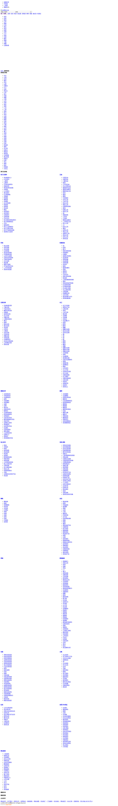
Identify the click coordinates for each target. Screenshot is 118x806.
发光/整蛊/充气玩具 (9, 714)
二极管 (6, 181)
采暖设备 (65, 574)
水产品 (65, 516)
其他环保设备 (8, 269)
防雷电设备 (66, 475)
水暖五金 (65, 179)
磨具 (64, 194)
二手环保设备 (8, 267)
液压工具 (65, 231)
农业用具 (65, 547)
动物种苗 (65, 527)
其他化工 (65, 386)
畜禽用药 (65, 545)
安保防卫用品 (67, 480)
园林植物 (65, 530)
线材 (5, 503)
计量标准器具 (8, 319)
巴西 (5, 160)
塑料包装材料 (8, 680)
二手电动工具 (67, 221)
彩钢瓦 (65, 610)
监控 (12, 13)
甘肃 (5, 121)
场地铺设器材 (67, 721)
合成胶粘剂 (7, 397)
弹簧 (64, 269)
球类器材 (65, 724)
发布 (2, 71)
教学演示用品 (67, 681)
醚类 (64, 344)
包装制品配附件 (8, 695)
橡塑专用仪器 (8, 310)
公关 (5, 781)
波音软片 (65, 601)
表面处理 (65, 383)
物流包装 (6, 698)
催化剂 (35, 13)
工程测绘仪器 (8, 342)
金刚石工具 (66, 233)
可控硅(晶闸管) (8, 184)
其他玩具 (6, 724)
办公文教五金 (67, 186)
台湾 (5, 128)
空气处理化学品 (8, 266)
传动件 (65, 264)
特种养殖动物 (67, 518)
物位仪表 (6, 324)
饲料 (27, 13)
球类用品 (65, 726)
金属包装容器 (8, 659)
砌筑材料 (65, 585)
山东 (5, 101)
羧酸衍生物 (66, 329)
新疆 (5, 126)
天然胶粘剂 (7, 394)
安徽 (5, 96)
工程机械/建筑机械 (68, 279)
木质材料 (65, 581)
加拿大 (6, 150)
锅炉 (64, 281)
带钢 (5, 511)
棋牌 (64, 711)
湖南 (5, 106)
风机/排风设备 (67, 276)
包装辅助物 (7, 693)
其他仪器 (6, 344)
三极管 (6, 182)
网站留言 (63, 801)
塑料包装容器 (8, 654)
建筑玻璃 (65, 596)
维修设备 (65, 214)
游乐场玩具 (7, 709)
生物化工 (6, 434)
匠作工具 (65, 226)
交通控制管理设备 (68, 460)
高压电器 (6, 452)
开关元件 (6, 218)
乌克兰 (6, 168)
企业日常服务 (8, 762)
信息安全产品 (67, 479)
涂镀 (5, 515)
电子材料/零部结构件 (10, 220)
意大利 (6, 148)
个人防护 (65, 482)
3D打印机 (65, 294)
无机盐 (65, 319)
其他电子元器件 (8, 231)
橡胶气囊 (65, 412)
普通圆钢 (6, 505)
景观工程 (65, 563)
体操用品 (65, 736)
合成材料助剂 (8, 412)
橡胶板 (65, 404)
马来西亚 (6, 155)
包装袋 (6, 697)
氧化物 (65, 314)
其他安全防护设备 (68, 494)
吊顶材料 (65, 590)
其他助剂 (6, 424)
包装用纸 (6, 681)
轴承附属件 (66, 267)
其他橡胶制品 (67, 422)
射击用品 (65, 734)
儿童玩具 (6, 721)
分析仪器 (65, 380)
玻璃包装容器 (8, 663)
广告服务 (6, 754)
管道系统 (65, 634)
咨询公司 (6, 772)
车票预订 (6, 770)
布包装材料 (7, 683)
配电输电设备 (8, 457)
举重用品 (65, 739)
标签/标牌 (6, 670)
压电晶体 (6, 216)
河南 (5, 102)
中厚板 (6, 510)
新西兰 (6, 158)
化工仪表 (65, 373)
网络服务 (6, 769)
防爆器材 (65, 470)
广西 (5, 109)
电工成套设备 (8, 467)
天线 (5, 472)
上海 (5, 77)
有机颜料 (6, 402)
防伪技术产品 (67, 472)
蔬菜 (64, 503)
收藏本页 (6, 2)
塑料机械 (65, 259)
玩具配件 (6, 723)
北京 (5, 75)
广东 (5, 107)
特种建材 (65, 618)
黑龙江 (6, 90)
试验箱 (6, 312)
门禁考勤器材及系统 (68, 455)
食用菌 (65, 506)
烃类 (64, 322)
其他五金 (65, 238)
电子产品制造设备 (9, 230)
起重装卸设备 (67, 206)
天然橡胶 (65, 394)
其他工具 (65, 235)
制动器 (65, 278)
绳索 (5, 673)
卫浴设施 (65, 576)
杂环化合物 (66, 332)
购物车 (6, 7)
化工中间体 (66, 305)
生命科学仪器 (67, 371)
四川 (5, 112)
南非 (5, 165)
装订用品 (65, 673)
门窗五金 (65, 181)
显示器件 (6, 192)
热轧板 (6, 506)
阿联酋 (6, 167)
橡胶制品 (65, 417)
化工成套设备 (67, 289)
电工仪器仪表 (8, 463)
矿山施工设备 (67, 288)
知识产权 (6, 784)
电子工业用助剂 (8, 226)
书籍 (64, 668)
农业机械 (65, 261)
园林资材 (65, 532)
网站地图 (36, 801)
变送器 (6, 327)
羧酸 (64, 327)
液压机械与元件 (67, 296)
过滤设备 (6, 250)
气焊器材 (65, 198)
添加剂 (65, 385)
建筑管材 (65, 632)
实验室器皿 (66, 374)
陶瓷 (64, 366)
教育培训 (6, 776)
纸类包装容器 (8, 656)
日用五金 (65, 177)
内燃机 (65, 254)
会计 (5, 782)
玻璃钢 (65, 620)
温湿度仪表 (7, 314)
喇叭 (5, 209)
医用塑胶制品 (67, 402)
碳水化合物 (66, 330)
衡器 (5, 322)
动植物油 (65, 550)
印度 (5, 143)
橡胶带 (65, 407)
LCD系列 (6, 191)
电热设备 (6, 460)
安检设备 (65, 469)
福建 (5, 97)
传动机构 (65, 257)
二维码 (6, 5)
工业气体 (65, 312)
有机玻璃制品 (67, 421)
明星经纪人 (7, 777)
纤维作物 (65, 515)
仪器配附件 (7, 339)
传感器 (6, 201)
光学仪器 (6, 332)
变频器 (6, 196)
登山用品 (65, 745)
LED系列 (6, 179)
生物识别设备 (67, 474)
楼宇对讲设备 (67, 452)
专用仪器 (6, 337)
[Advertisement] (49, 59)
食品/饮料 (65, 552)
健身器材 (65, 709)
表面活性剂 (7, 409)
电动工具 (6, 469)
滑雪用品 (65, 729)
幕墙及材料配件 (67, 588)
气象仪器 (6, 307)
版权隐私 (29, 801)
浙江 (5, 94)
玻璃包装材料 (8, 687)
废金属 (6, 262)
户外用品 (65, 746)
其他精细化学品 (8, 438)
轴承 (64, 266)
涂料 (64, 354)
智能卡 (65, 453)
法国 (5, 141)
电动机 (6, 453)
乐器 (64, 712)
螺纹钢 (6, 501)
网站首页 (3, 801)
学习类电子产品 (67, 656)
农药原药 (65, 538)
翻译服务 (6, 764)
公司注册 (6, 779)
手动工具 (65, 199)
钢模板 (65, 615)
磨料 (64, 196)
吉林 (5, 89)
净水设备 (6, 249)
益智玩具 (6, 712)
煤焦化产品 (66, 307)
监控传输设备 (67, 447)
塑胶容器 (65, 416)
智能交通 (65, 465)
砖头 (64, 645)
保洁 (5, 787)
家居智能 (65, 467)
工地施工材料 (67, 630)
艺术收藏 (65, 683)
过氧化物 (65, 308)
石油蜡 (6, 427)
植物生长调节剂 (67, 542)
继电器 (6, 199)
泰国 (5, 146)
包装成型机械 (8, 676)
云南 (5, 116)
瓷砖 (64, 564)
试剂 (9, 13)
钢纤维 (65, 613)
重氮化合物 (66, 349)
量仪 (5, 320)
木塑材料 (65, 629)
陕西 (5, 119)
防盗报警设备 (67, 450)
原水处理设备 (8, 252)
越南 (5, 163)
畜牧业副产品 (67, 525)
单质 (64, 310)
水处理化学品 (8, 417)
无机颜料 (6, 400)
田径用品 (65, 733)
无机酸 (65, 315)
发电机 (6, 455)
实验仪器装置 (67, 378)
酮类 (64, 341)
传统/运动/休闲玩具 (9, 711)
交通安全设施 (67, 458)
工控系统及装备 (8, 462)
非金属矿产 (66, 320)
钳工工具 (65, 223)
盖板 (64, 625)
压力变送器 (7, 203)
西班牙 (6, 151)
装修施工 (65, 561)
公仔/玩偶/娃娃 (8, 707)
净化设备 (6, 247)
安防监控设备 (67, 445)
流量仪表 (6, 317)
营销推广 (6, 767)
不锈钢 (6, 520)
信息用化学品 (8, 426)
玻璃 (64, 361)
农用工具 (65, 230)
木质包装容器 (8, 661)
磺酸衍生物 (66, 347)
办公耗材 (65, 654)
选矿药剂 (6, 421)
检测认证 (6, 755)
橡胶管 (65, 399)
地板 (31, 13)
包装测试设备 (8, 678)
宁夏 (5, 124)
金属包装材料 (8, 685)
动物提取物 (66, 549)
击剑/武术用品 (67, 731)
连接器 (6, 189)
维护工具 (65, 204)
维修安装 (6, 760)
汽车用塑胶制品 (67, 400)
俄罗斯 (6, 153)
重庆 (5, 80)
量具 (64, 228)
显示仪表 (6, 325)
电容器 (6, 204)
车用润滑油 (7, 429)
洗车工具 (65, 236)
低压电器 (6, 450)
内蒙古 (6, 85)
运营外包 (6, 765)
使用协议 (23, 801)
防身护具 (65, 487)
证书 (64, 666)
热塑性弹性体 (67, 397)
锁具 (64, 182)
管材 (5, 516)
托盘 (5, 671)
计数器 (6, 330)
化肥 (64, 537)
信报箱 (65, 639)
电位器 (6, 208)
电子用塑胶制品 (8, 221)
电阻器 (6, 206)
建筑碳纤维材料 (67, 622)
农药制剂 (65, 543)
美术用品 (65, 675)
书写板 (65, 678)
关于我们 (9, 801)
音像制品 (65, 659)
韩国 (5, 136)
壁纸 (64, 568)
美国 (5, 133)
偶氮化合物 (66, 351)
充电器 (24, 13)
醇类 (64, 324)
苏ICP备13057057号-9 (86, 801)
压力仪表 (6, 315)
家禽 (64, 520)
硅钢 (5, 513)
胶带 (5, 668)
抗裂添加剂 (66, 623)
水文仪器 (6, 261)
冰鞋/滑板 (65, 728)
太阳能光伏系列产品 (9, 474)
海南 (5, 111)
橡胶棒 (65, 405)
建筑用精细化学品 (9, 419)
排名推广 (43, 801)
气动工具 (65, 201)
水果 (64, 510)
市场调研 (6, 757)
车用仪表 (6, 334)
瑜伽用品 (65, 723)
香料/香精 (6, 431)
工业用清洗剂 (8, 432)
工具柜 (65, 218)
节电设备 (6, 465)
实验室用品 (66, 685)
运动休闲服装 (67, 716)
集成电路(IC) (7, 177)
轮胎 (64, 411)
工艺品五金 (66, 184)
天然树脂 (65, 352)
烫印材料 (6, 690)
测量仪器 (6, 336)
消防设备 (65, 457)
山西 (5, 84)
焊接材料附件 (8, 470)
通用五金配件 (67, 189)
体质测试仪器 (67, 741)
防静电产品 (66, 477)
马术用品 (65, 738)
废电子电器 (7, 264)
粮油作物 (65, 501)
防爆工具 (65, 209)
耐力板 (65, 598)
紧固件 (65, 271)
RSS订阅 (69, 801)
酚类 (64, 342)
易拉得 (65, 687)
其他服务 (6, 789)
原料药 (6, 436)
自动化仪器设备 (8, 341)
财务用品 (65, 670)
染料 (5, 399)
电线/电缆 (6, 458)
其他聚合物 (66, 358)
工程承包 (65, 635)
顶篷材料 (65, 591)
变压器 (19, 13)
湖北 (5, 104)
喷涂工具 (65, 211)
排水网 (65, 607)
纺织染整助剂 (8, 414)
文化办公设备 (67, 658)
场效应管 (6, 186)
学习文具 (65, 665)
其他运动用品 (67, 743)
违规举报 (76, 801)
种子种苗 (65, 528)
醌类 (64, 325)
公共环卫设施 (8, 256)
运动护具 (65, 485)
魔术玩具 (6, 717)
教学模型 (65, 680)
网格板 (65, 617)
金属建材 (65, 608)
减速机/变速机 (67, 256)
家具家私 (65, 578)
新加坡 (6, 145)
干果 (64, 511)
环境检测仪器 (8, 254)
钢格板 (65, 612)
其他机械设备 (67, 298)
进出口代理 (7, 759)
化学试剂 (65, 368)
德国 (5, 140)
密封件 (65, 272)
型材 (5, 518)
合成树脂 (65, 356)
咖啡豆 (65, 513)
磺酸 (64, 346)
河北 (5, 82)
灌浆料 (65, 627)
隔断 (64, 593)
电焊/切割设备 (67, 250)
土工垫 (65, 605)
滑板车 (6, 719)
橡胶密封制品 (67, 409)
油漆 (5, 404)
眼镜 (64, 671)
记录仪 (6, 329)
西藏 (5, 118)
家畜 (64, 521)
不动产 (65, 637)
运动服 (65, 714)
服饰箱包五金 (67, 187)
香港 (5, 129)
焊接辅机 (65, 252)
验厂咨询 (6, 774)
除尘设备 (6, 245)
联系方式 (16, 801)
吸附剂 (6, 411)
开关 (5, 223)
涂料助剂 (6, 416)
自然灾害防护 (67, 484)
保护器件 (6, 213)
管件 (64, 192)
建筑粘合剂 (66, 579)
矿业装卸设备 (67, 284)
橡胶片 (65, 414)
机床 (15, 13)
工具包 (65, 216)
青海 (5, 123)
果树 (64, 508)
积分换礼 (56, 801)
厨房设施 (65, 573)
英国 (5, 138)
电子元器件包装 (8, 228)
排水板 (65, 600)
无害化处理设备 (8, 257)
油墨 (5, 405)
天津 (5, 79)
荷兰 (5, 162)
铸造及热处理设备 (68, 283)
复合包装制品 (8, 665)
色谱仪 (39, 13)
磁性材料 (6, 225)
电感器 (6, 198)
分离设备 (65, 291)
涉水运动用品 (67, 717)
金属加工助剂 (8, 422)
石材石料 (65, 640)
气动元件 (65, 274)
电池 (5, 445)
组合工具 (65, 203)
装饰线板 (65, 583)
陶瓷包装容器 (8, 700)
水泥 (64, 642)
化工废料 (65, 376)
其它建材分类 (67, 647)
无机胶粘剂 (7, 395)
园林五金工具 (67, 191)
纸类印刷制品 (8, 658)
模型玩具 (6, 716)
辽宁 (5, 87)
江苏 (5, 92)
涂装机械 (65, 262)
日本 (5, 134)
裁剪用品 (65, 676)
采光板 (65, 603)
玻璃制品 (65, 364)
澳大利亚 (6, 156)
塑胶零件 (65, 419)
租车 (5, 786)
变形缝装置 (66, 586)
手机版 (6, 3)
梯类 (64, 595)
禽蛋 (64, 523)
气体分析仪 (7, 308)
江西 (5, 99)
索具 (64, 208)
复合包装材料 (8, 688)
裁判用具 (65, 719)
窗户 (64, 571)
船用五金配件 (67, 220)
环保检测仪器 (8, 305)
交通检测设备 (67, 462)
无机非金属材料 (67, 359)
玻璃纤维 (65, 363)
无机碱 (65, 317)
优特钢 (6, 521)
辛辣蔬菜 (65, 505)
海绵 (64, 491)
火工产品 (65, 369)
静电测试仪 (66, 463)
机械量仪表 (66, 293)
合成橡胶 (65, 395)
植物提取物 (66, 540)
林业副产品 (66, 533)
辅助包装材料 (8, 692)
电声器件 (6, 211)
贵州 (5, 114)
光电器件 (6, 214)
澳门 (5, 131)
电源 (5, 448)
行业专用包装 (8, 666)
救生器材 (65, 489)
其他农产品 (66, 554)
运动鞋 (65, 707)
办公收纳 (65, 663)
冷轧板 (6, 508)
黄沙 (64, 644)
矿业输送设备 (67, 286)
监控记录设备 (67, 448)
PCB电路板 (7, 194)
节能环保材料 (8, 259)
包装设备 (6, 675)
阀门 (64, 249)
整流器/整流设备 (8, 187)
